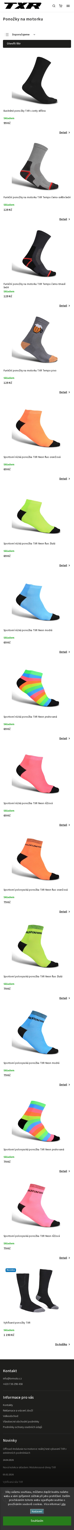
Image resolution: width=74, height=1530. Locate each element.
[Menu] (68, 6)
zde (63, 1504)
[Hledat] (54, 6)
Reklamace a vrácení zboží (18, 1411)
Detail (63, 132)
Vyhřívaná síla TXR (13, 1482)
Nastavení (37, 1511)
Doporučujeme (21, 35)
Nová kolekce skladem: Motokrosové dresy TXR (29, 1467)
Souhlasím (37, 1521)
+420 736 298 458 (13, 1384)
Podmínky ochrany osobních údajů (22, 1427)
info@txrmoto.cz (12, 1379)
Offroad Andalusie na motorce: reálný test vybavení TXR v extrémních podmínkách (35, 1451)
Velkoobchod (10, 1416)
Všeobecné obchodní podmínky (21, 1422)
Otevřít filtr (14, 44)
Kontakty (8, 1405)
